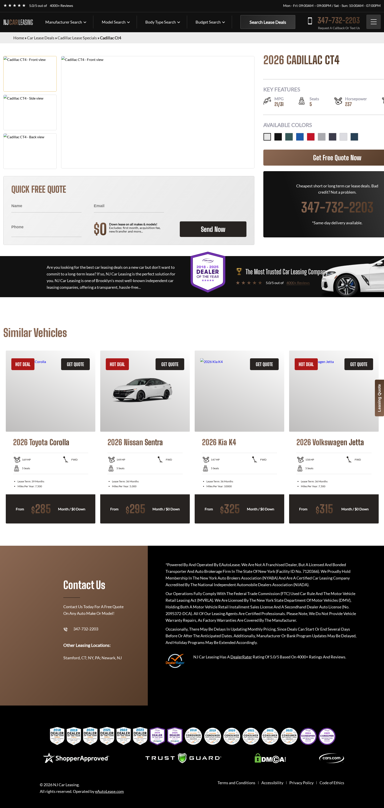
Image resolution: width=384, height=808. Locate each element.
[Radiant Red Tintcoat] (310, 136)
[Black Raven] (278, 136)
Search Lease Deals (268, 22)
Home (18, 37)
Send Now (213, 229)
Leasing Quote (379, 398)
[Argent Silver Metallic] (321, 136)
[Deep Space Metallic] (354, 136)
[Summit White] (267, 136)
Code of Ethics (332, 782)
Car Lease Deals (40, 37)
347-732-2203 (339, 20)
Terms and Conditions (236, 782)
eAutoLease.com (109, 791)
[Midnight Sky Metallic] (332, 136)
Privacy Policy (301, 782)
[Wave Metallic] (300, 136)
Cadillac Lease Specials (77, 37)
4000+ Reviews (61, 5)
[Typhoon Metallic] (289, 136)
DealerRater (241, 656)
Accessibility (272, 782)
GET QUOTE (75, 364)
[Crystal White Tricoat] (343, 136)
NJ (18, 22)
